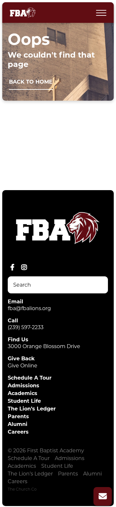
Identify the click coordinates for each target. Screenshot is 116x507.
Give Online (22, 366)
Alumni (17, 424)
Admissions (23, 386)
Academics (22, 393)
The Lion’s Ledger (32, 409)
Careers (18, 432)
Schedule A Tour (30, 378)
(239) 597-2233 (26, 327)
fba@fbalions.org (29, 308)
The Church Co (22, 489)
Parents (18, 416)
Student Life (24, 401)
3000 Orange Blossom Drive (44, 346)
